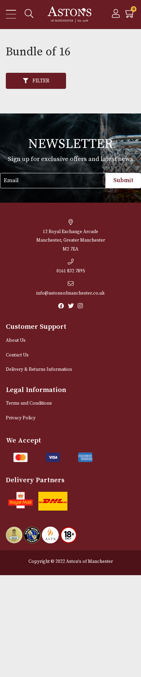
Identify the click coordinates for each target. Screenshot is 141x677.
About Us (16, 340)
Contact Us (17, 355)
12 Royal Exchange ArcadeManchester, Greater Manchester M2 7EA (70, 240)
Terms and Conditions (29, 403)
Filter (41, 81)
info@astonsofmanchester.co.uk (70, 293)
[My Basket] (130, 15)
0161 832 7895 (70, 271)
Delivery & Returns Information (39, 370)
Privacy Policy (21, 418)
